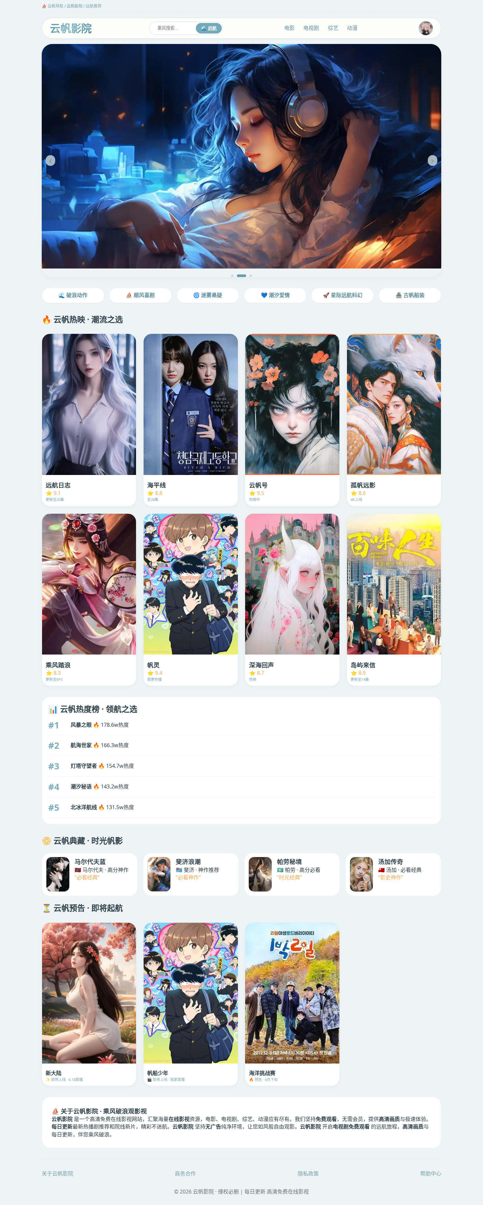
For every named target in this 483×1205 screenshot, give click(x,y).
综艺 (333, 28)
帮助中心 (430, 1173)
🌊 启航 (209, 28)
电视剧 (311, 28)
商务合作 (185, 1173)
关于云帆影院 (57, 1173)
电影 (289, 28)
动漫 (352, 28)
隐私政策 (308, 1173)
